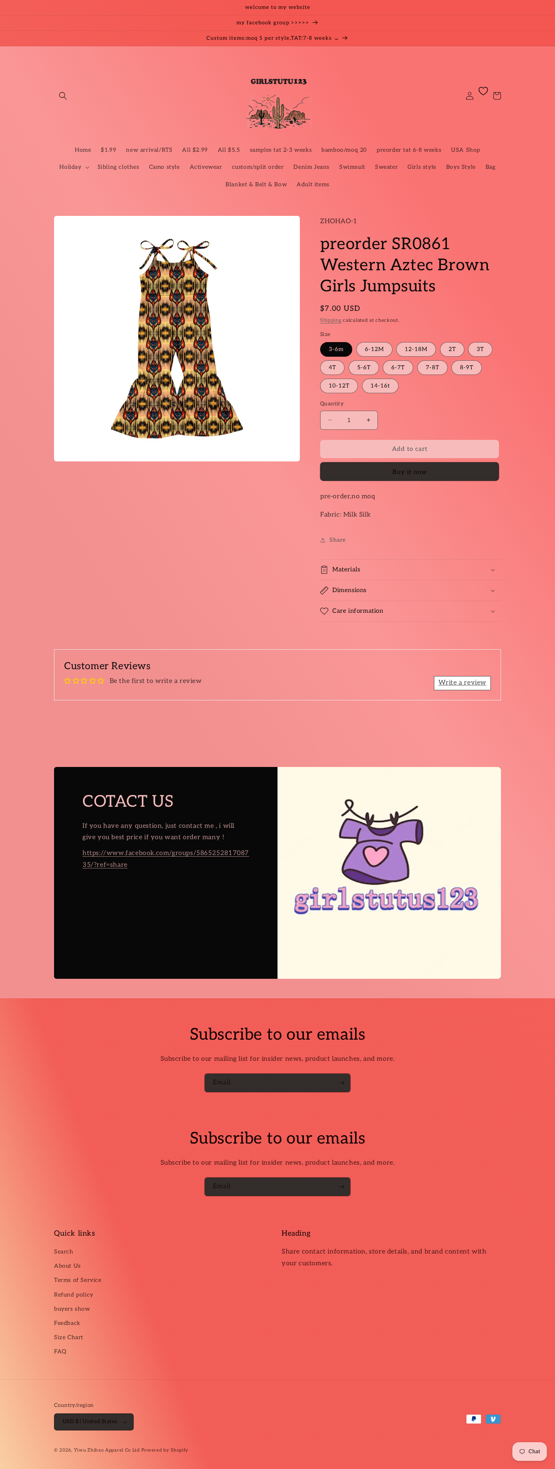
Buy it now (409, 472)
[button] (63, 96)
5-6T (364, 367)
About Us (67, 1265)
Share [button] (338, 539)
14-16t (380, 385)
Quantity (332, 404)
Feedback (67, 1323)
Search (64, 1251)
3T (480, 349)
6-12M (374, 349)
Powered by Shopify (165, 1450)
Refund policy (73, 1294)
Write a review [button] (462, 683)
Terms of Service (78, 1280)
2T (452, 349)
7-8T (432, 367)
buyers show (72, 1308)
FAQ (60, 1351)
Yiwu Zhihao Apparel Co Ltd (107, 1450)
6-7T (398, 367)
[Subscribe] (341, 1082)
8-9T (466, 367)
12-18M (416, 349)
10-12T (339, 385)
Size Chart (68, 1337)
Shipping (331, 320)
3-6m (336, 349)
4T (332, 367)
